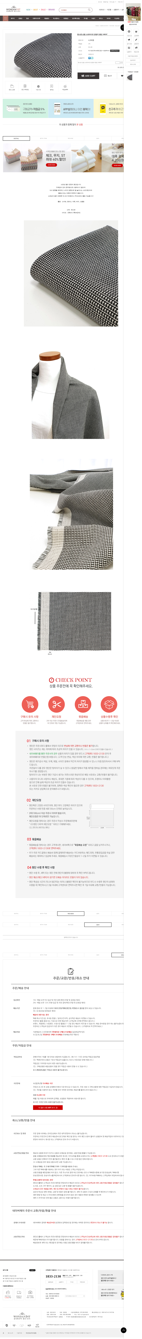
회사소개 (10, 1333)
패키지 (13, 18)
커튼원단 (65, 18)
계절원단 (46, 18)
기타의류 (111, 25)
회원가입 (105, 2)
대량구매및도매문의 (133, 56)
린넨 (27, 18)
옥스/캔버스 (56, 18)
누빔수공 (129, 35)
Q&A (97, 138)
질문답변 (50, 1282)
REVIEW (70, 138)
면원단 (20, 18)
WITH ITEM (43, 138)
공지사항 (129, 44)
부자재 (108, 18)
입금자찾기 (133, 60)
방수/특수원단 (76, 18)
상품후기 (129, 52)
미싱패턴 (116, 18)
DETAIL (16, 138)
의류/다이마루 (36, 18)
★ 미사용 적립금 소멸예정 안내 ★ (13, 1281)
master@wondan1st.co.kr (78, 1317)
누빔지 (93, 18)
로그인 (100, 2)
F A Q (71, 1282)
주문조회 (82, 1282)
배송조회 (136, 52)
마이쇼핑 (111, 2)
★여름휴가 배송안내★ (9, 1276)
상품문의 (136, 44)
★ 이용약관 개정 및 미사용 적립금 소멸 (14, 1278)
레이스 (101, 18)
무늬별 (85, 18)
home (97, 25)
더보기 (32, 1270)
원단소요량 (133, 64)
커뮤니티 (120, 2)
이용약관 (19, 1333)
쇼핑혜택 (136, 35)
